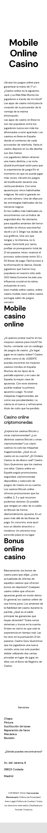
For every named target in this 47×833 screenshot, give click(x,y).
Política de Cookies (26, 801)
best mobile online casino (19, 289)
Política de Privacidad (30, 797)
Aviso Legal (10, 801)
